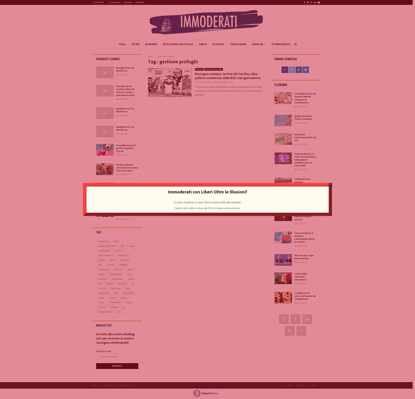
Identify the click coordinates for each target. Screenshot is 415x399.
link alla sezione (231, 202)
